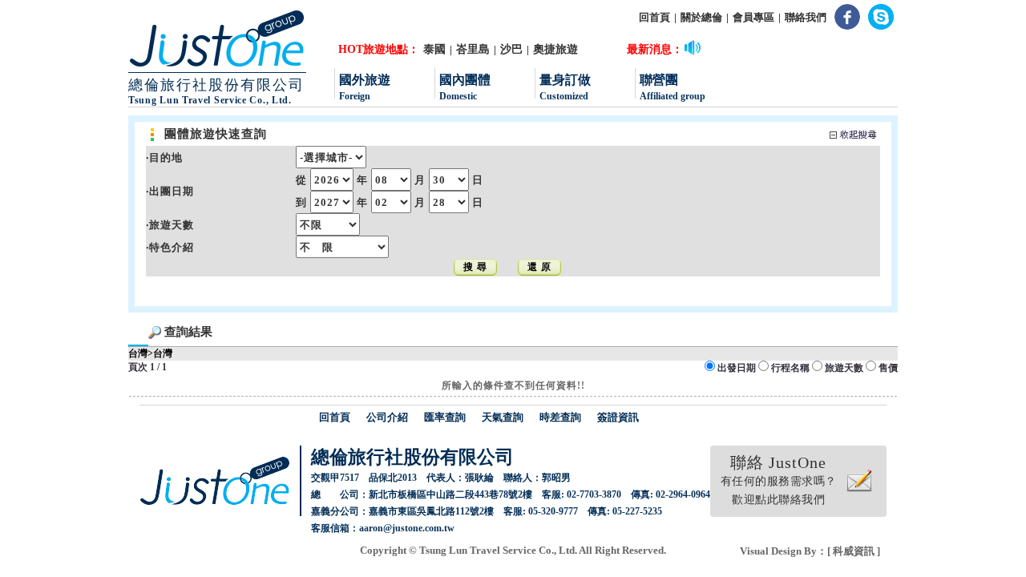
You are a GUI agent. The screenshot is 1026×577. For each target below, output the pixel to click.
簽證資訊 (618, 417)
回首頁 (654, 17)
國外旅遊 (364, 87)
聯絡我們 (805, 17)
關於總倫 (701, 17)
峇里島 (473, 49)
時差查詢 (560, 417)
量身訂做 (565, 87)
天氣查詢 (502, 417)
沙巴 (511, 49)
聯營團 (672, 87)
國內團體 (465, 87)
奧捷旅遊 (555, 49)
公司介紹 (387, 417)
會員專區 (753, 17)
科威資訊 (854, 551)
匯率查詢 (445, 417)
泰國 (434, 49)
